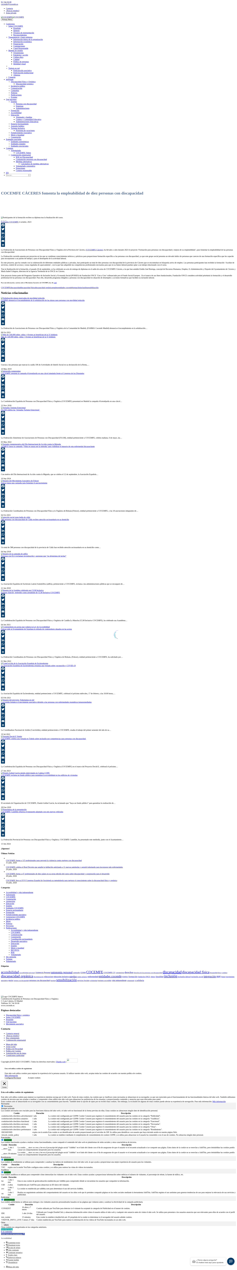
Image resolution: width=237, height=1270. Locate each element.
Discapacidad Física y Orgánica (23, 82)
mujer (10, 980)
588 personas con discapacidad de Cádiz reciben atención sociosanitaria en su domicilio (35, 519)
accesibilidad (10, 972)
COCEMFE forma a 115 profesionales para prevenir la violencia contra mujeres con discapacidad (44, 860)
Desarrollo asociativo (19, 941)
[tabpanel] (118, 1123)
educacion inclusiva (61, 977)
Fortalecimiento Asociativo (21, 133)
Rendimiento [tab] (6, 1157)
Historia (16, 30)
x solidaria (139, 980)
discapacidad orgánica (43, 288)
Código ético (18, 57)
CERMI (83, 973)
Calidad (16, 59)
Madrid (223, 977)
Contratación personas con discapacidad (31, 159)
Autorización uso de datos (16, 1053)
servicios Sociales (83, 980)
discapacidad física (27, 288)
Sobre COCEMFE (15, 26)
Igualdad (160, 976)
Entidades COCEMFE (10, 222)
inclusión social (197, 977)
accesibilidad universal (27, 973)
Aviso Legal (10, 1047)
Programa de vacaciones (25, 130)
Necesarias (8, 1106)
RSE (13, 952)
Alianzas (16, 75)
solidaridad (94, 980)
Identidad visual (19, 64)
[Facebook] (118, 225)
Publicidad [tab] (5, 1197)
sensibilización (93, 288)
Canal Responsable (20, 48)
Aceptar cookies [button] (34, 1078)
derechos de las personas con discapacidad (148, 973)
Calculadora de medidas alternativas (35, 164)
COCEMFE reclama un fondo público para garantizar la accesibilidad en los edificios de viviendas (39, 775)
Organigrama (18, 53)
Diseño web (61, 1062)
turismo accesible (104, 980)
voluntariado (130, 980)
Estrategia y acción (20, 55)
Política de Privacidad (14, 1049)
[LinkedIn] (118, 233)
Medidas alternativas (24, 162)
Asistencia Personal (42, 972)
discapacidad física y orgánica (218, 973)
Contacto (11, 77)
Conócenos (10, 24)
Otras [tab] (3, 1222)
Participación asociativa (22, 70)
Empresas (19, 106)
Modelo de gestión (15, 50)
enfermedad (93, 976)
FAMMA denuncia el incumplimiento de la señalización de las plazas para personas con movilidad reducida (43, 300)
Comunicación (16, 88)
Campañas (15, 90)
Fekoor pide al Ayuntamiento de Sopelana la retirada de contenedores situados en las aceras (36, 629)
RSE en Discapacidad (24, 157)
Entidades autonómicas (20, 142)
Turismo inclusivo (18, 128)
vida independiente (119, 980)
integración (210, 976)
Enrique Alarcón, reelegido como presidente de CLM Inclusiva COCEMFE (30, 592)
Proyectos (10, 926)
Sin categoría (11, 957)
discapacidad (15, 288)
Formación (15, 110)
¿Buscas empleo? (12, 11)
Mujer (8, 921)
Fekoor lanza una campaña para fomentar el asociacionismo (24, 483)
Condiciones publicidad (15, 1055)
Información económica (22, 42)
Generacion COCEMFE (15, 917)
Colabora (9, 148)
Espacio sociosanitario (14, 910)
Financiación (18, 44)
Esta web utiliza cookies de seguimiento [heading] (18, 1068)
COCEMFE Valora (23, 153)
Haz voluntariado (12, 1038)
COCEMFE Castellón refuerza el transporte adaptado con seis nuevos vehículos (32, 812)
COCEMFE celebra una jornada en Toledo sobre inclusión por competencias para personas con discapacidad (43, 739)
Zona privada (11, 13)
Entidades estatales (18, 144)
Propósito (17, 28)
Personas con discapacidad (26, 104)
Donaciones (20, 168)
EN (7, 173)
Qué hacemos (11, 99)
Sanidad (53, 980)
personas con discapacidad (39, 980)
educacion (48, 976)
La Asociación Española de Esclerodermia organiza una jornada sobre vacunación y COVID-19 (38, 666)
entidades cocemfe (65, 288)
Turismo (9, 959)
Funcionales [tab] (5, 1137)
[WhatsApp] (118, 237)
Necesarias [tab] (5, 1104)
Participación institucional (23, 73)
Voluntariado (16, 150)
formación (76, 288)
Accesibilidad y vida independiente (19, 892)
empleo (55, 288)
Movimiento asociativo (15, 1024)
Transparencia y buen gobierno (20, 37)
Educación (15, 115)
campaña (76, 973)
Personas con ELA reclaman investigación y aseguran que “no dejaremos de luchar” (33, 556)
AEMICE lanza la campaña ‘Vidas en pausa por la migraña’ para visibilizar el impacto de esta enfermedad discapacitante (48, 446)
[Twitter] (118, 229)
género (153, 977)
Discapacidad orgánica (24, 84)
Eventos (14, 97)
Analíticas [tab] (5, 1170)
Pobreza (9, 923)
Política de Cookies (13, 1051)
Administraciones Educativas (27, 122)
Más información (11, 1076)
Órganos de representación (23, 33)
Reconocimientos (20, 35)
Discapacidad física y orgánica (18, 1015)
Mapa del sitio (11, 1044)
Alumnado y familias (24, 117)
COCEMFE (5, 288)
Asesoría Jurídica (17, 126)
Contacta (9, 8)
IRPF (218, 976)
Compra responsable (24, 170)
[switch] (2, 1140)
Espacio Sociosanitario (20, 124)
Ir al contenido (6, 1232)
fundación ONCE (144, 977)
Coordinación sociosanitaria (21, 939)
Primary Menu (7, 19)
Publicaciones (16, 95)
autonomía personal (61, 972)
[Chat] (231, 1261)
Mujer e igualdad (17, 948)
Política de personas (21, 62)
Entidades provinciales (19, 146)
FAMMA (125, 977)
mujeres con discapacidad (21, 980)
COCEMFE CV (109, 973)
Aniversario (10, 895)
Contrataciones (19, 46)
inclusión (83, 288)
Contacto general (12, 1033)
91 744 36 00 (6, 2)
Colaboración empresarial (21, 155)
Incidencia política (18, 86)
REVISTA (15, 950)
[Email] (118, 241)
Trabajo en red (14, 68)
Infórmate (9, 79)
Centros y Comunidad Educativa (28, 119)
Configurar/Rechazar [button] (13, 1078)
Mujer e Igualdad (17, 135)
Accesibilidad (16, 113)
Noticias (14, 93)
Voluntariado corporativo (25, 166)
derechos (129, 972)
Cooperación (16, 137)
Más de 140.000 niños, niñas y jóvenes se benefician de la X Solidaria (28, 337)
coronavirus (10, 901)
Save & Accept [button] (7, 1229)
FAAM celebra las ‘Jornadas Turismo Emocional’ (20, 410)
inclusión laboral (184, 977)
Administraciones (22, 108)
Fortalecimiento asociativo (16, 915)
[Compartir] (118, 245)
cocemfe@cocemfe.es (9, 4)
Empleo (14, 102)
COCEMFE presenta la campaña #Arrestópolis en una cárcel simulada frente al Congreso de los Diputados (42, 373)
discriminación (39, 977)
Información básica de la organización (28, 39)
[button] (13, 1234)
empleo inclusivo (82, 977)
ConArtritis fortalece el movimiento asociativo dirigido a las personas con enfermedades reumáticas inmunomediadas (46, 702)
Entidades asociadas (13, 139)
